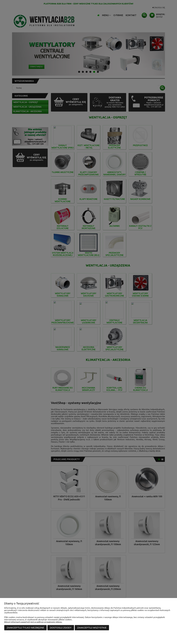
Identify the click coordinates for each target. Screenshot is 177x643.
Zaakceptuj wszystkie (92, 627)
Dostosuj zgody (61, 627)
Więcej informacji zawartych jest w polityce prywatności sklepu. (33, 621)
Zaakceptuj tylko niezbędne (25, 627)
